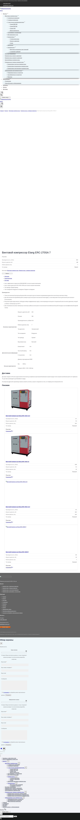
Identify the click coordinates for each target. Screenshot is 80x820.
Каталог (4, 598)
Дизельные (10, 45)
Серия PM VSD (13, 26)
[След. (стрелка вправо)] (1, 753)
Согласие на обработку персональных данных (12, 612)
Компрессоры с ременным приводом (10, 586)
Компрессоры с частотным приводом (10, 589)
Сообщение (4, 678)
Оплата (5, 87)
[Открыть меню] (1, 106)
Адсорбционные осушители (15, 74)
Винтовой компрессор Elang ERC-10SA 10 (17, 461)
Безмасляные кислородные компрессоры (18, 68)
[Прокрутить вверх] (1, 749)
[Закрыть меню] (0, 756)
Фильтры (10, 76)
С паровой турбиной (15, 51)
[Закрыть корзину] (1, 643)
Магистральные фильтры (14, 801)
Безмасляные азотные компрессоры (17, 64)
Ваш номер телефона (6, 667)
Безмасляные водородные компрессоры (18, 66)
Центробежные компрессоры (12, 60)
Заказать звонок (5, 97)
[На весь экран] (1, 751)
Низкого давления (14, 41)
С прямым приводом (13, 20)
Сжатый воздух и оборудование (13, 83)
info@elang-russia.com (8, 5)
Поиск (15, 816)
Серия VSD (13, 28)
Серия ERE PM (13, 24)
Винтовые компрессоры (12, 270)
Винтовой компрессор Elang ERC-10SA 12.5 (18, 415)
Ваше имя (4, 661)
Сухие (11, 43)
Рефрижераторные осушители (15, 72)
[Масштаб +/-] (0, 751)
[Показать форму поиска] (1, 92)
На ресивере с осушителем (14, 32)
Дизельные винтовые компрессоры (17, 781)
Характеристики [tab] (8, 278)
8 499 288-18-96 (6, 3)
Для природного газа (13, 34)
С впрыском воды (14, 39)
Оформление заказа (6, 609)
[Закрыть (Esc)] (4, 751)
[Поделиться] (3, 751)
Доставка (5, 89)
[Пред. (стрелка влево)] (0, 753)
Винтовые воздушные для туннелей (19, 49)
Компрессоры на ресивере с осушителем (11, 591)
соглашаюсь (6, 692)
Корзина (4, 605)
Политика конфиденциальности (9, 611)
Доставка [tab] (6, 280)
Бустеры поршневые (10, 53)
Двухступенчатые (14, 30)
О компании (8, 81)
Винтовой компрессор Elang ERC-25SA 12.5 (18, 506)
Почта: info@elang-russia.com (10, 759)
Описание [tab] (6, 276)
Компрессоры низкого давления (13, 55)
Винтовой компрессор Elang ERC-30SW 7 (17, 552)
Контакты (5, 85)
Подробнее (8, 431)
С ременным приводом (13, 18)
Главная (4, 596)
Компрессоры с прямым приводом (27, 270)
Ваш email (3, 673)
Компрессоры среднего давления (13, 57)
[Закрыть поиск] (1, 814)
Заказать (7, 273)
